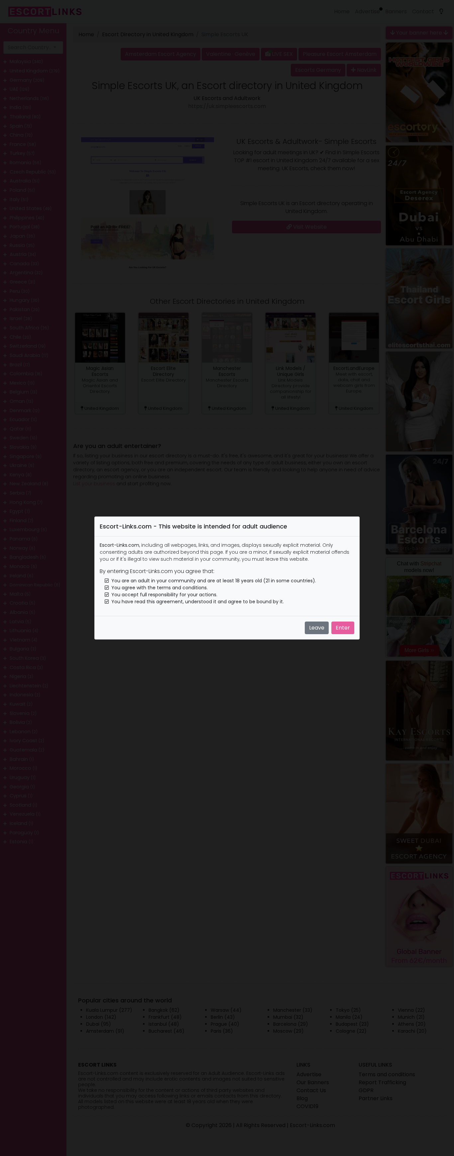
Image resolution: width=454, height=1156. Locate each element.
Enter (343, 628)
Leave (316, 628)
